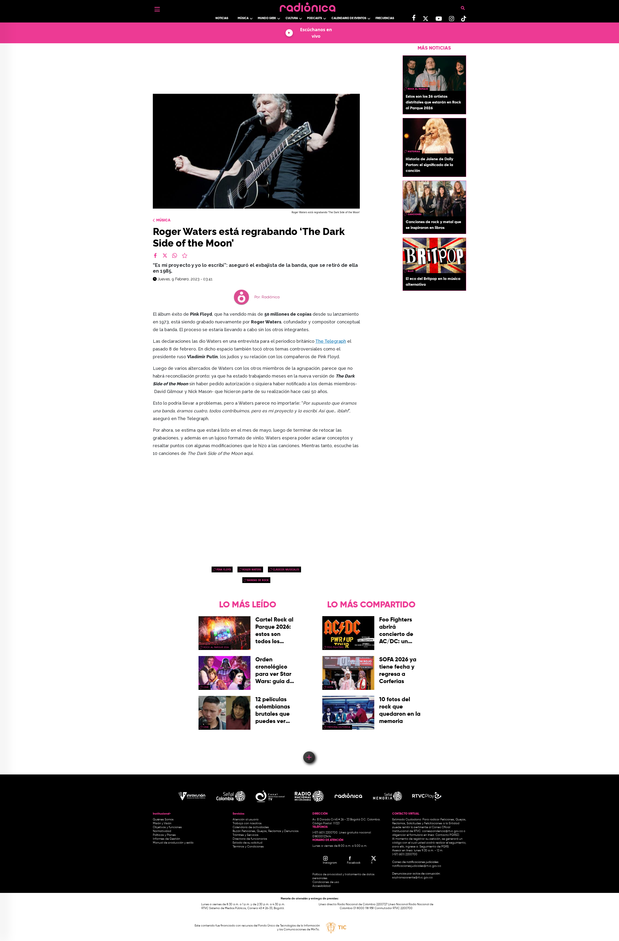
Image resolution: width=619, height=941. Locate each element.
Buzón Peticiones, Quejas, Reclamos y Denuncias (266, 831)
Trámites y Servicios (245, 835)
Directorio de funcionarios (250, 839)
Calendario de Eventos (349, 18)
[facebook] (155, 255)
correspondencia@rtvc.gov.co (442, 831)
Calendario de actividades (251, 827)
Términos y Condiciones (248, 846)
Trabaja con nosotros (247, 823)
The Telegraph (330, 341)
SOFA (330, 687)
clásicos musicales (286, 569)
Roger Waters (251, 569)
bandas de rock (258, 580)
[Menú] (157, 9)
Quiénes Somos (163, 819)
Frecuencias (385, 18)
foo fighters (335, 647)
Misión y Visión (162, 823)
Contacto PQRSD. (447, 835)
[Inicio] (307, 5)
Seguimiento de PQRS (434, 846)
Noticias (221, 18)
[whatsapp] (174, 255)
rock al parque (418, 89)
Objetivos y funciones (167, 827)
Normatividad (162, 831)
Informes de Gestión (166, 839)
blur (410, 271)
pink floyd (223, 569)
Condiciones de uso (325, 882)
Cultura (292, 18)
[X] (164, 255)
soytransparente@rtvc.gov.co (412, 877)
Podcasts (314, 18)
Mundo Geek (267, 18)
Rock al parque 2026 (216, 647)
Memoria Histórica (338, 727)
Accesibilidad (321, 886)
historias (414, 151)
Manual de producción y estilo (173, 842)
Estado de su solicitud (247, 842)
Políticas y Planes (164, 835)
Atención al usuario (245, 819)
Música (243, 18)
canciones (414, 214)
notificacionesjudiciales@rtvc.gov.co (416, 866)
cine (205, 687)
